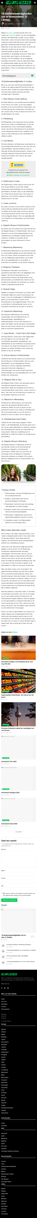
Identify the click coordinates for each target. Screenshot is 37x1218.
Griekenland (4, 1052)
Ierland (3, 1057)
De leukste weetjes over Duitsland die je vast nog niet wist (17, 663)
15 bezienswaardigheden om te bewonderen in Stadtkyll (21, 950)
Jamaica (3, 1169)
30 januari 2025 (6, 764)
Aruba (3, 1123)
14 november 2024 (6, 795)
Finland (3, 1047)
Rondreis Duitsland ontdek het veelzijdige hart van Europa (17, 729)
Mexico (3, 1171)
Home (2, 28)
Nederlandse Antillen (7, 1174)
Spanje (3, 1100)
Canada (3, 1161)
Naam (3, 870)
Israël (2, 1136)
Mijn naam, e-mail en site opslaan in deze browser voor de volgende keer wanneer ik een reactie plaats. (19, 894)
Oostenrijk (4, 1087)
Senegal (3, 1203)
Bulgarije (4, 1037)
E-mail (3, 878)
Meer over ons (5, 983)
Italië (2, 1062)
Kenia (3, 1196)
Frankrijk (3, 1049)
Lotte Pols (10, 24)
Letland (3, 1067)
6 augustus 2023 (20, 24)
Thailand (3, 1148)
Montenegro (4, 1077)
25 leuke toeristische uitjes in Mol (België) (17, 956)
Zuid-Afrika (4, 1214)
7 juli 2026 (4, 699)
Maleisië (3, 1141)
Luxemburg (4, 1070)
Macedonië (4, 1072)
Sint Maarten (5, 1179)
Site (2, 886)
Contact (3, 1006)
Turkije (3, 1105)
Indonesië (4, 1133)
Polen (3, 1090)
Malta (2, 1075)
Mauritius (4, 1201)
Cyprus (3, 1039)
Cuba (2, 1164)
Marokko (3, 1198)
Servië (3, 1095)
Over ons (4, 1001)
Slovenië (3, 1097)
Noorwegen (4, 1085)
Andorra (3, 1032)
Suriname (4, 1125)
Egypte (3, 1188)
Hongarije (4, 1054)
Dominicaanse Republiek (8, 1166)
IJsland (3, 1059)
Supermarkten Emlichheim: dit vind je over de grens (17, 696)
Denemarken (5, 1042)
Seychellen (4, 1206)
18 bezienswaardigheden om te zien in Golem (13, 936)
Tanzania (4, 1209)
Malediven (4, 1138)
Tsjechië (3, 1103)
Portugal (3, 1092)
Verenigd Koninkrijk (7, 1108)
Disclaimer (4, 1004)
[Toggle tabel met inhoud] (33, 75)
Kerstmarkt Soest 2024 (9, 824)
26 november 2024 (6, 732)
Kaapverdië (4, 1193)
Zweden (3, 1110)
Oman (3, 1143)
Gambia (3, 1191)
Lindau (10, 33)
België (3, 1034)
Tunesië (3, 1211)
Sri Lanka (4, 1146)
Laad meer (18, 831)
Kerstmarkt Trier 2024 (8, 761)
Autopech (4, 1080)
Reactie (4, 849)
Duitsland (8, 28)
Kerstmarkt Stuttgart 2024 (10, 792)
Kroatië (3, 1065)
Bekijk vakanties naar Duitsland (18, 175)
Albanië (3, 1029)
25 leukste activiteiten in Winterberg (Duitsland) (18, 944)
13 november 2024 (6, 826)
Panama (3, 1176)
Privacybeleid (5, 1009)
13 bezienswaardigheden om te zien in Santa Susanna (20, 961)
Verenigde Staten (6, 1181)
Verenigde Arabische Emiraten (10, 1151)
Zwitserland (4, 1113)
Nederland (4, 1082)
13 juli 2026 (5, 666)
